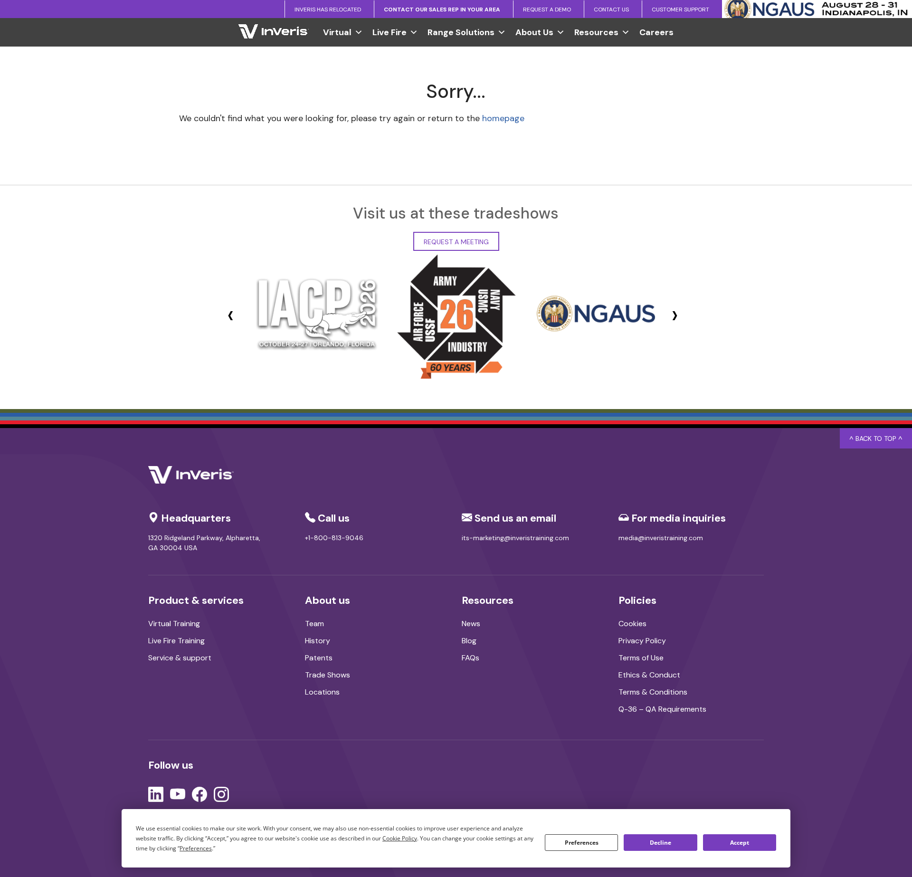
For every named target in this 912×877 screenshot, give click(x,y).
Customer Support (680, 9)
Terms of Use (641, 658)
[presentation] (230, 315)
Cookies (632, 624)
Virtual (337, 32)
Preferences (581, 843)
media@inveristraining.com (660, 538)
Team (314, 624)
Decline (660, 843)
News (471, 624)
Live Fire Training (176, 641)
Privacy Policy (642, 641)
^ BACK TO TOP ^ (875, 438)
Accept (739, 843)
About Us (534, 32)
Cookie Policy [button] (399, 838)
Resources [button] (596, 32)
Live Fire (389, 32)
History (317, 641)
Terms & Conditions (652, 692)
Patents (318, 658)
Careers (656, 32)
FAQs (470, 658)
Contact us (611, 9)
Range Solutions (461, 32)
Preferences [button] (196, 848)
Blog (469, 641)
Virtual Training (174, 624)
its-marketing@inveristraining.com (515, 538)
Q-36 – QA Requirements (662, 709)
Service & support (179, 658)
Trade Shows (327, 675)
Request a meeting (456, 242)
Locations (322, 692)
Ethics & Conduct (649, 675)
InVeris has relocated (327, 9)
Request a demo (547, 9)
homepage (503, 118)
